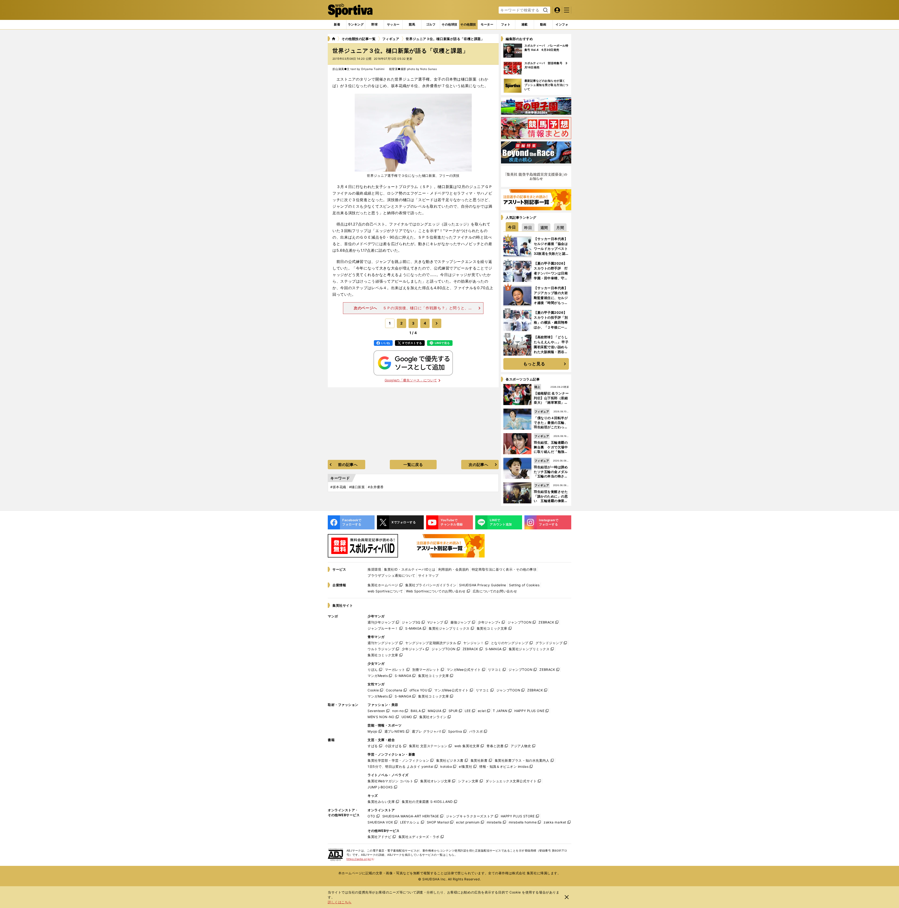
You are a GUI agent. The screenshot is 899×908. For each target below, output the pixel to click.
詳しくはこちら (340, 902)
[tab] (374, 24)
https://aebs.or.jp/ (360, 859)
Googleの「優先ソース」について (411, 380)
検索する (545, 10)
